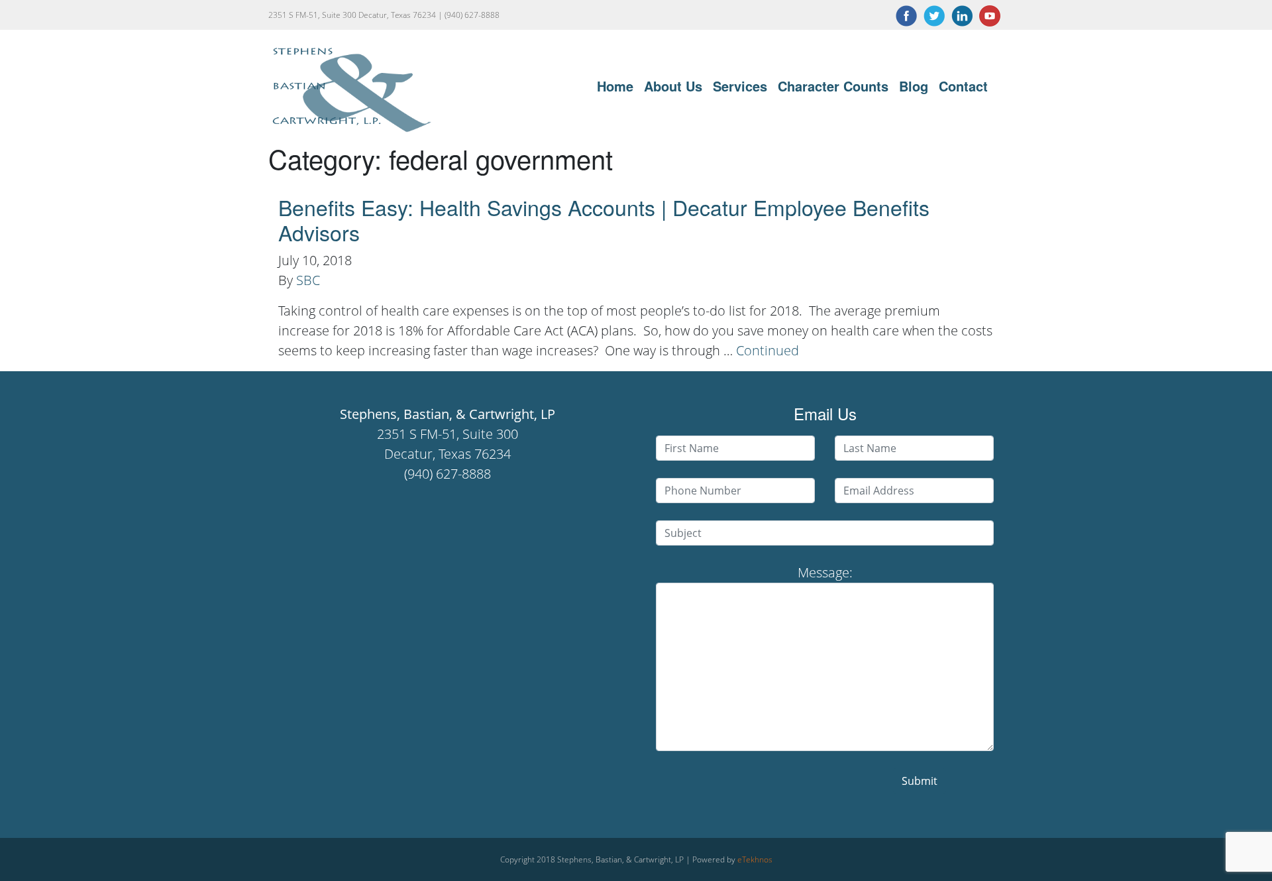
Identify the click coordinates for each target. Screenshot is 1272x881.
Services (740, 85)
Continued (767, 350)
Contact (963, 85)
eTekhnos (754, 859)
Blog (913, 85)
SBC (308, 280)
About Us (673, 85)
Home (615, 85)
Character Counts (833, 85)
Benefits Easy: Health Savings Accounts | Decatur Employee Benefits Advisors (603, 219)
